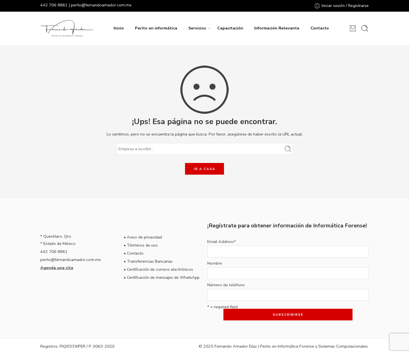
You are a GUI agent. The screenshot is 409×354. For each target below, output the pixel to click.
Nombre (214, 263)
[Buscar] (365, 28)
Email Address (221, 242)
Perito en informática (156, 28)
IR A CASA (204, 169)
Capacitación (230, 28)
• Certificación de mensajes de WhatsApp (161, 277)
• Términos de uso (141, 245)
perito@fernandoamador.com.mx (101, 5)
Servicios (197, 28)
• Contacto (134, 253)
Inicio (119, 28)
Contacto (320, 28)
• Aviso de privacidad (143, 237)
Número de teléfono (226, 285)
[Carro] (353, 28)
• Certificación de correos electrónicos (158, 269)
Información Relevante (276, 28)
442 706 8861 (54, 5)
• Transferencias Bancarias (148, 261)
